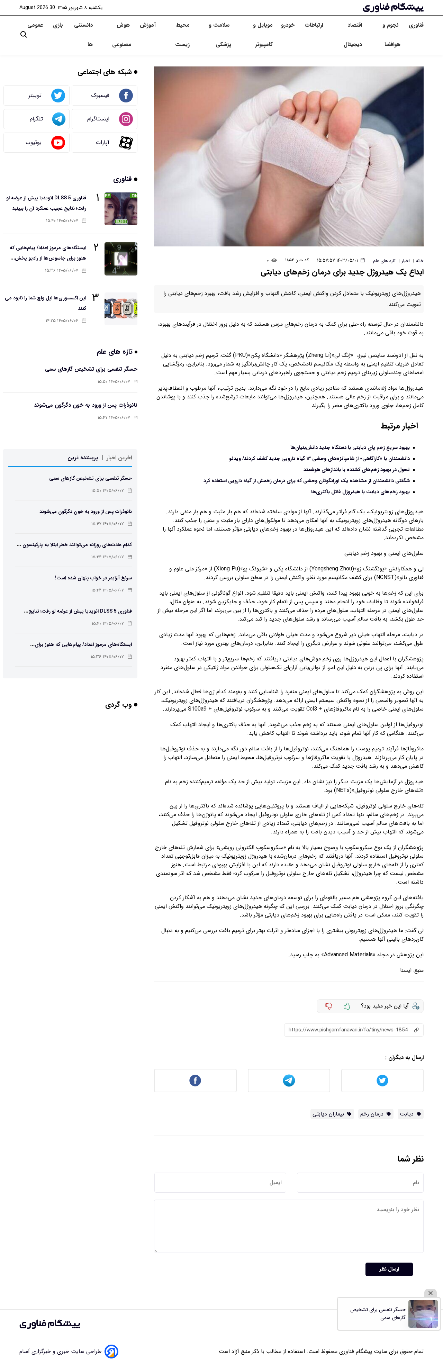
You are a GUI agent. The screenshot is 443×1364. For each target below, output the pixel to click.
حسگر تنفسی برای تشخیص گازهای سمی (91, 369)
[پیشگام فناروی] (49, 1324)
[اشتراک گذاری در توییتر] (382, 1080)
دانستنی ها (83, 35)
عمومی (36, 25)
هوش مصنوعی (122, 35)
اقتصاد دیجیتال (353, 35)
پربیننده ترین (82, 457)
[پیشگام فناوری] (393, 7)
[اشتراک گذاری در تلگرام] (289, 1080)
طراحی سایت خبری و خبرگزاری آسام (60, 1351)
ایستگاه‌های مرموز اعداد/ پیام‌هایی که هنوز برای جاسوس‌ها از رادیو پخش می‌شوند (48, 258)
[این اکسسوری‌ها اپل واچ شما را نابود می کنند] (121, 308)
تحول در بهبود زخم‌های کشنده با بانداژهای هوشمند (357, 470)
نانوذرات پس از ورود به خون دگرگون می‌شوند (85, 405)
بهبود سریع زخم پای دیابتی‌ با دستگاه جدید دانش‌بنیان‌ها (350, 448)
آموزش (148, 25)
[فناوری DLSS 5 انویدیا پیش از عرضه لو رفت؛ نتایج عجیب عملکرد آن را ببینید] (121, 208)
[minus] (328, 1006)
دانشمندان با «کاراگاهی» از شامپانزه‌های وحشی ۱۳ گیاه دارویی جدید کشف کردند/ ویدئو (319, 459)
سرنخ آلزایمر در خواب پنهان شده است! (93, 578)
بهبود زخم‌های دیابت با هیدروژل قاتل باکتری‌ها (360, 492)
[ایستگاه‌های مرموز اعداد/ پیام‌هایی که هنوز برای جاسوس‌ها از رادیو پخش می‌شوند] (121, 258)
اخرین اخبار (119, 457)
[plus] (347, 1006)
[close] (430, 1293)
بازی (58, 25)
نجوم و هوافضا (391, 35)
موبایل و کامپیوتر (262, 35)
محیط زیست (182, 35)
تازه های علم (116, 351)
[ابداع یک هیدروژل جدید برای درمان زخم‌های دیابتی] (289, 156)
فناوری (416, 25)
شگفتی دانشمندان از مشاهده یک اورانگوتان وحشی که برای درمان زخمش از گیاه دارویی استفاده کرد (307, 481)
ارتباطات (315, 25)
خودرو (288, 25)
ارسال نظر (389, 1269)
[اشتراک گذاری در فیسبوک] (195, 1080)
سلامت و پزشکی (220, 35)
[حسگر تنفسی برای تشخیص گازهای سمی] (423, 1314)
